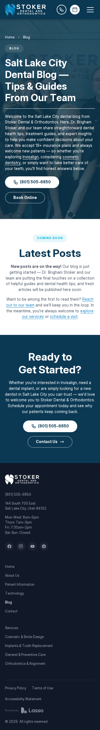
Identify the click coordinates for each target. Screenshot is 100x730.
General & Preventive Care (25, 655)
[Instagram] (21, 546)
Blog (8, 602)
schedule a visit (64, 316)
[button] (89, 9)
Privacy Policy (15, 688)
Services (11, 628)
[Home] (22, 479)
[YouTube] (32, 546)
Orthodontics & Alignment (25, 663)
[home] (25, 10)
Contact (11, 611)
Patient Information (19, 584)
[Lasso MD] (24, 710)
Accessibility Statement (23, 699)
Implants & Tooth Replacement (29, 646)
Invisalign (30, 157)
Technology (14, 593)
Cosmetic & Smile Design (24, 637)
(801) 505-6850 (18, 494)
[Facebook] (9, 546)
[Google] (44, 546)
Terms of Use (42, 688)
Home (9, 37)
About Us (12, 575)
